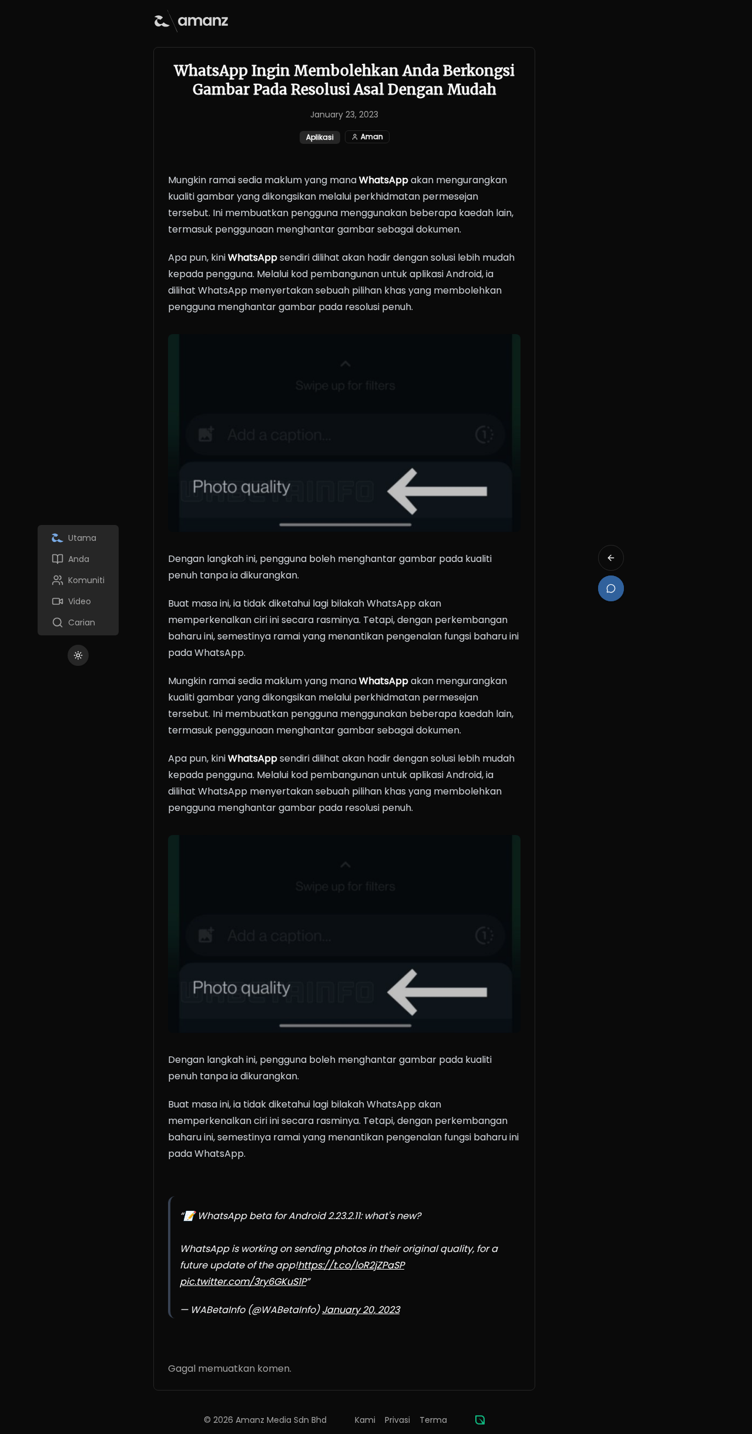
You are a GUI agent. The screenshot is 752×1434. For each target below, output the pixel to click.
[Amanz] (480, 1420)
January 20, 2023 (361, 1310)
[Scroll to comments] (611, 588)
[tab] (78, 537)
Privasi (397, 1420)
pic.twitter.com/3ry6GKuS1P (243, 1281)
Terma (433, 1420)
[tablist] (78, 580)
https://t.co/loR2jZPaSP (351, 1265)
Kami (365, 1420)
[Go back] (611, 558)
